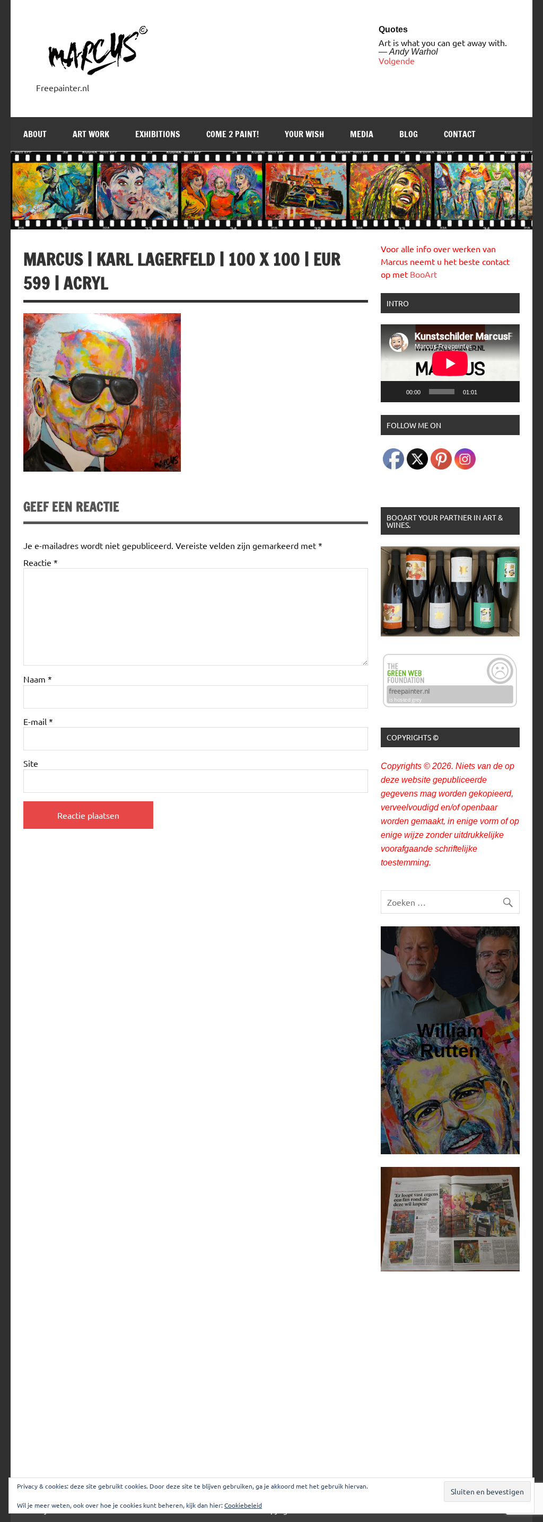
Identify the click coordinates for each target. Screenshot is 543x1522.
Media (361, 134)
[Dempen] (489, 391)
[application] (450, 363)
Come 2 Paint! (232, 134)
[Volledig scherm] (506, 391)
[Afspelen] (394, 391)
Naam (37, 679)
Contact (460, 134)
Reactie (40, 562)
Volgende (397, 60)
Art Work (91, 134)
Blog (408, 134)
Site (30, 763)
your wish (304, 134)
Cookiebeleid (243, 1505)
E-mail (38, 721)
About (35, 134)
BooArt (423, 274)
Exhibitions (157, 134)
